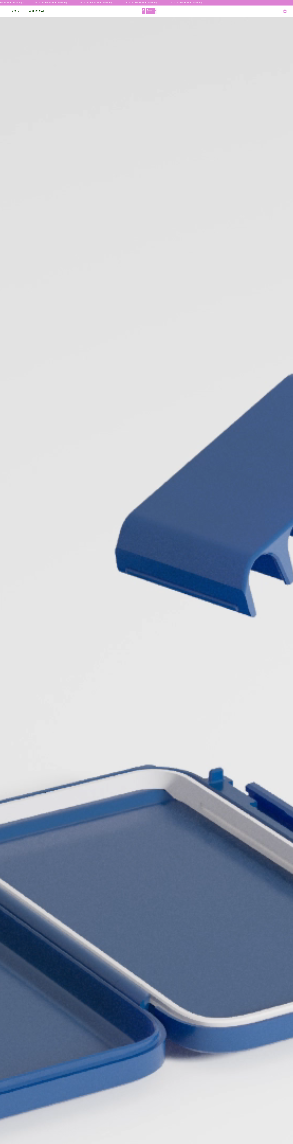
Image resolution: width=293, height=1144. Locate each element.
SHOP (14, 11)
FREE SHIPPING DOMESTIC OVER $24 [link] (34, 2)
